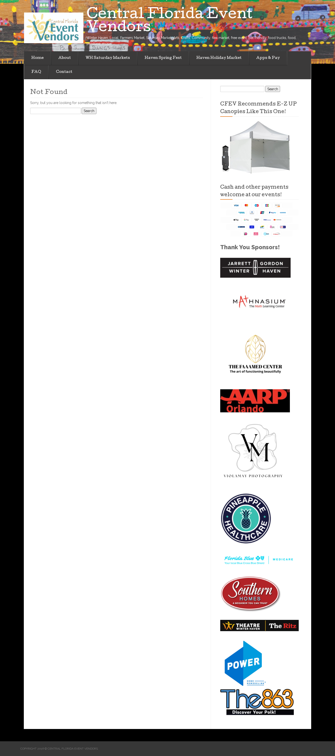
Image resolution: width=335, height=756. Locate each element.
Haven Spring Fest (163, 58)
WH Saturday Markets (108, 58)
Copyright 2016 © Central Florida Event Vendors (59, 748)
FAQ (36, 72)
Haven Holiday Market (219, 58)
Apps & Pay (268, 58)
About (64, 58)
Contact (64, 72)
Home (37, 58)
